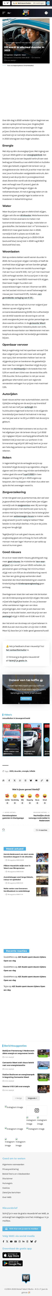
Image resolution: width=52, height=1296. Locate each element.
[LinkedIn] (23, 1242)
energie (25, 771)
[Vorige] (5, 739)
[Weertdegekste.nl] (26, 13)
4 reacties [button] (43, 830)
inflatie (32, 771)
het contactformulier (16, 650)
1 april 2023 (28, 474)
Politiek (42, 1092)
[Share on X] (14, 780)
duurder (17, 771)
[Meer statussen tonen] (47, 3)
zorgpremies (24, 505)
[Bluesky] (31, 1242)
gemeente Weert (37, 323)
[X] (7, 1242)
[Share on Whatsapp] (20, 780)
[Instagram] (19, 1242)
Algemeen (9, 55)
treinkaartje (20, 368)
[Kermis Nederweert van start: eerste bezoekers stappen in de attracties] (42, 857)
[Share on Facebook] (9, 780)
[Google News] (15, 1242)
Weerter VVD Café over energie (16, 1086)
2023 (11, 771)
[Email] (36, 780)
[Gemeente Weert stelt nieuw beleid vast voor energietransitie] (43, 1065)
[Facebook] (3, 1242)
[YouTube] (11, 1242)
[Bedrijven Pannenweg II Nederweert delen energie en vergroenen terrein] (43, 1053)
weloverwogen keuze (24, 516)
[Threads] (27, 1242)
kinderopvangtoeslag (28, 583)
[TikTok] (35, 1242)
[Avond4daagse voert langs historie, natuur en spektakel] (42, 880)
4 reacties (36, 57)
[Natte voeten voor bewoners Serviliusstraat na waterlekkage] (42, 891)
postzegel (7, 616)
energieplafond (34, 155)
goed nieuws (14, 561)
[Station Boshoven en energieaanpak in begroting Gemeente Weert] (43, 1076)
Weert (24, 55)
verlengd (29, 407)
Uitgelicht (17, 55)
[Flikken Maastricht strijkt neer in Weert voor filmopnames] (42, 868)
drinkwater (25, 215)
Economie (43, 1056)
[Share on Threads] (25, 780)
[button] (4, 13)
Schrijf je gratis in (18, 660)
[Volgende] (46, 739)
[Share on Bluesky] (30, 780)
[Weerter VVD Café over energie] (43, 1088)
